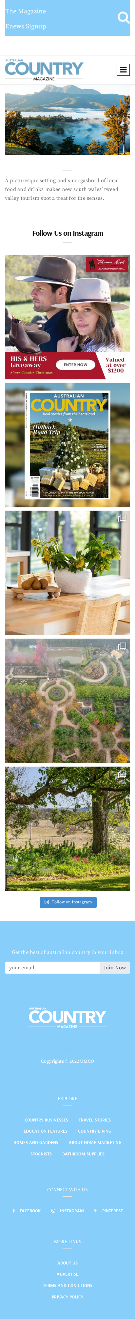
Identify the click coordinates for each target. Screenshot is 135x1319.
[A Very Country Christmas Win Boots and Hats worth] (67, 317)
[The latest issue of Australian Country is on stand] (67, 445)
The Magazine (25, 12)
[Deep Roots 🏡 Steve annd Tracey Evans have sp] (67, 829)
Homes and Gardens (35, 1142)
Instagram (72, 1211)
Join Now (115, 967)
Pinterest (112, 1211)
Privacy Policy (67, 1297)
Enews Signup (25, 27)
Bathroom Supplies (83, 1154)
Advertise (67, 1274)
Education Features (46, 1131)
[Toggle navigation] (123, 70)
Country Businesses (46, 1120)
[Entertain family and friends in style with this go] (67, 573)
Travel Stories (95, 1120)
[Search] (124, 18)
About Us (67, 1263)
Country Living (94, 1131)
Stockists (41, 1154)
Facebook (30, 1211)
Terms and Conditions (67, 1285)
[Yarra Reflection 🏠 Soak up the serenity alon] (67, 701)
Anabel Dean (34, 148)
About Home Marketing (95, 1142)
